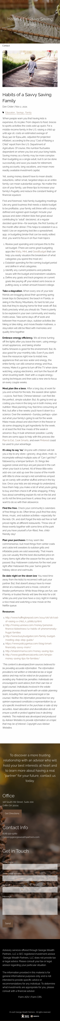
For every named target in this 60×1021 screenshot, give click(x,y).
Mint (24, 251)
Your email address (22, 873)
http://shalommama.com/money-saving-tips (29, 651)
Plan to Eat (8, 440)
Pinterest (44, 440)
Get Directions (12, 813)
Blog (4, 58)
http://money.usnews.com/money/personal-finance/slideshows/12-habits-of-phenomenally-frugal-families (31, 629)
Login (5, 52)
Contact (6, 46)
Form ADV (23, 997)
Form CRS (36, 997)
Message (17, 896)
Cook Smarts (22, 440)
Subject (16, 885)
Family (28, 112)
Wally (18, 251)
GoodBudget (39, 251)
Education (10, 112)
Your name (18, 862)
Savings (20, 112)
